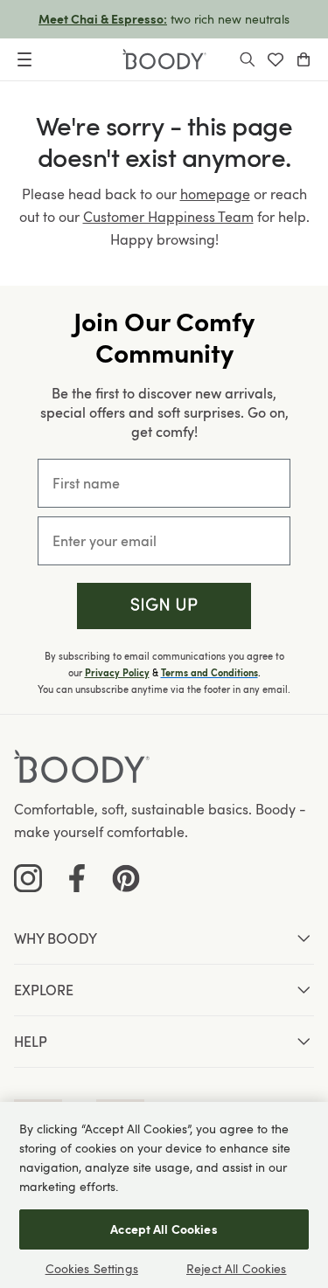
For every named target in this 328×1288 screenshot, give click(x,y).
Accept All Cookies (164, 1229)
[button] (164, 606)
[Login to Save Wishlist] (275, 59)
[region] (164, 1195)
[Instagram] (28, 878)
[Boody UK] (164, 59)
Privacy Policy (117, 673)
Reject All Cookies (236, 1268)
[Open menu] (24, 59)
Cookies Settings (91, 1268)
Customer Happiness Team (168, 216)
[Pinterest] (126, 878)
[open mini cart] (303, 59)
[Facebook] (77, 878)
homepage (215, 194)
